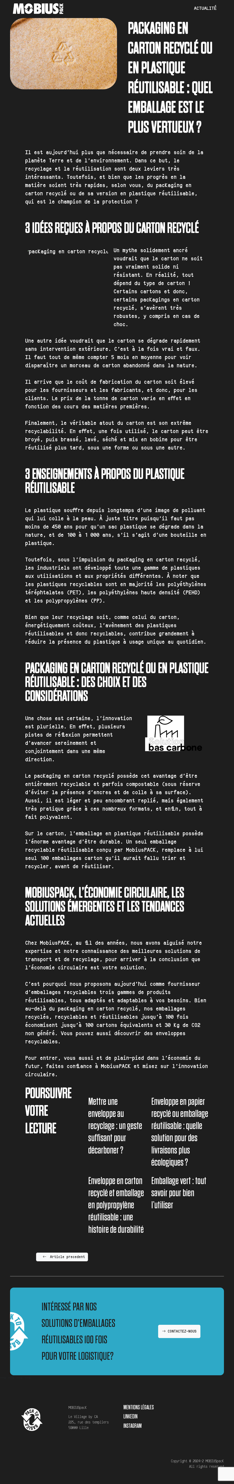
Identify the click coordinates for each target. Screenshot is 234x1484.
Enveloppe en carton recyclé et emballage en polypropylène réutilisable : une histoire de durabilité (116, 1205)
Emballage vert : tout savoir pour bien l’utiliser (178, 1192)
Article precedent (67, 1257)
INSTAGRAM (132, 1425)
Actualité (205, 8)
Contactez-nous (181, 1331)
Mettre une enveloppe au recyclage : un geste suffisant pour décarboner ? (115, 1126)
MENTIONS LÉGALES (138, 1407)
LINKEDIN (130, 1416)
